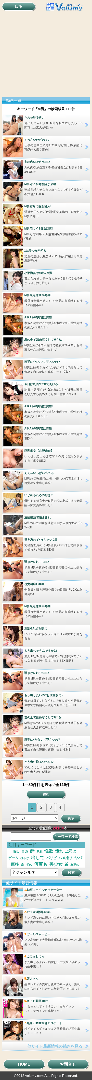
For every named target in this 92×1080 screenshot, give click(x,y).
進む (46, 794)
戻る (19, 6)
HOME (24, 1064)
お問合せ (68, 1064)
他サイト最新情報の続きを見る (54, 1046)
